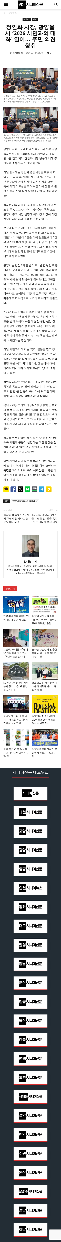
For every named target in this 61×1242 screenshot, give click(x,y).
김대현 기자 (18, 53)
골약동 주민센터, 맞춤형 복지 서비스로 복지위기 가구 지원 (44, 653)
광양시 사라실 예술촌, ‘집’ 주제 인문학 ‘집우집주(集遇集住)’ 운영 (44, 620)
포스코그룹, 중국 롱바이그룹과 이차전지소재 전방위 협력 (44, 686)
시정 (35, 19)
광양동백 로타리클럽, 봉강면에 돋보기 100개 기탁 (44, 753)
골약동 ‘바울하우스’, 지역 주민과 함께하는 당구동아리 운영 (16, 518)
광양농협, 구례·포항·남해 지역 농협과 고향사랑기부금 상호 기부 (16, 719)
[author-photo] (30, 556)
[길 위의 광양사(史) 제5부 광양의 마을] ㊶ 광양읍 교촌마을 (15, 686)
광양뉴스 (13, 12)
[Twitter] (22, 60)
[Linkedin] (30, 60)
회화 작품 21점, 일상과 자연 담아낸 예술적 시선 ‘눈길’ (16, 753)
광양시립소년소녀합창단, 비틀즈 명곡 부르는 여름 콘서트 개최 (44, 719)
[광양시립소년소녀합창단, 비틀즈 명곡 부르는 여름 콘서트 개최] (45, 704)
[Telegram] (38, 60)
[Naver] (7, 60)
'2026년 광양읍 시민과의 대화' (25, 501)
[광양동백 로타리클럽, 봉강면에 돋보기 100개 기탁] (45, 737)
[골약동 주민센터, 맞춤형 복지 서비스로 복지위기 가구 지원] (45, 638)
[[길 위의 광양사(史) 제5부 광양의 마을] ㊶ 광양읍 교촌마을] (16, 671)
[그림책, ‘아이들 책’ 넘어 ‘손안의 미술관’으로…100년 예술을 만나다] (16, 638)
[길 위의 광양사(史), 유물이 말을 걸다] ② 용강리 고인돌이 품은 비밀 (44, 518)
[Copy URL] (46, 60)
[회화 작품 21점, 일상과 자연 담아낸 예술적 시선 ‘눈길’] (16, 737)
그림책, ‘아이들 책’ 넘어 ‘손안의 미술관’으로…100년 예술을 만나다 (15, 653)
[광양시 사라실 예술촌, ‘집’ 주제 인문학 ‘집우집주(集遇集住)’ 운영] (45, 604)
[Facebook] (15, 60)
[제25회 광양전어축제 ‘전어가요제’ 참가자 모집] (16, 604)
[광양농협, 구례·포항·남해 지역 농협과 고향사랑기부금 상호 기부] (16, 704)
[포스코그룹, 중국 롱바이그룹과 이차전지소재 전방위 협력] (45, 671)
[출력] (53, 60)
